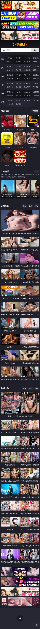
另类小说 (18, 96)
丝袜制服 (18, 70)
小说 (2, 93)
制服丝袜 (10, 78)
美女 (24, 206)
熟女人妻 (10, 70)
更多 (36, 206)
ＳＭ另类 (36, 70)
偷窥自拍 (10, 83)
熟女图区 (27, 87)
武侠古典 (36, 92)
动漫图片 (36, 83)
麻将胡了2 (10, 61)
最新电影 (5, 388)
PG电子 (9, 58)
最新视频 (5, 205)
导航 (2, 102)
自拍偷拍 (18, 66)
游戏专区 (36, 58)
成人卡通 (27, 75)
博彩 (2, 59)
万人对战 (27, 58)
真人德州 (18, 58)
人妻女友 (27, 92)
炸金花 (18, 61)
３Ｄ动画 (36, 66)
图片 (2, 85)
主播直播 (27, 70)
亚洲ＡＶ (10, 66)
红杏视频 (10, 104)
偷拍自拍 (18, 75)
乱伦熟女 (27, 78)
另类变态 (36, 78)
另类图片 (36, 87)
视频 (2, 68)
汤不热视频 (35, 100)
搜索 (35, 50)
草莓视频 (27, 100)
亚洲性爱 (10, 75)
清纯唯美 (18, 87)
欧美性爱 (36, 75)
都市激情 (10, 92)
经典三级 (18, 78)
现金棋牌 (27, 61)
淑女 (30, 389)
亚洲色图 (18, 83)
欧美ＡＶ (27, 66)
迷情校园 (10, 96)
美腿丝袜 (10, 87)
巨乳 (30, 206)
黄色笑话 (27, 96)
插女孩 (10, 100)
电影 (2, 76)
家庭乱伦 (18, 92)
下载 (36, 172)
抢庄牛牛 (36, 61)
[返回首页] (37, 625)
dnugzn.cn (20, 44)
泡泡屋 (18, 104)
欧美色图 (27, 83)
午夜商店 (18, 100)
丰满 (24, 389)
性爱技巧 (36, 96)
